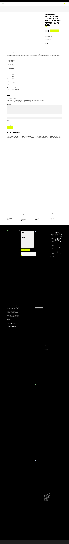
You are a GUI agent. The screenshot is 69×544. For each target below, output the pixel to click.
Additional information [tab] (20, 48)
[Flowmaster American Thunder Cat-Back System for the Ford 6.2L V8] (39, 268)
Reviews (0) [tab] (30, 48)
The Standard (49, 39)
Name (8, 115)
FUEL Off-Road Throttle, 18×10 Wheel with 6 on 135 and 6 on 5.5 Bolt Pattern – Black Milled (10, 215)
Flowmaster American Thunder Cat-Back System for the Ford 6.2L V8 (46, 267)
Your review (9, 104)
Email (8, 120)
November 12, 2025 (46, 350)
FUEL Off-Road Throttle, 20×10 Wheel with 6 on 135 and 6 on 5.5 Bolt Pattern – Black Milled (38, 215)
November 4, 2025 (46, 501)
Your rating (9, 103)
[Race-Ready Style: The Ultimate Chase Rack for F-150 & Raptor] (39, 421)
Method (49, 36)
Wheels (52, 36)
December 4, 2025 (45, 272)
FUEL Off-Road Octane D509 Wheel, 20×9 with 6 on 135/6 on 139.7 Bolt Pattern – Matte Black (24, 215)
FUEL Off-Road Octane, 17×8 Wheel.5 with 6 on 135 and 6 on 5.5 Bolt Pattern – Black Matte (53, 215)
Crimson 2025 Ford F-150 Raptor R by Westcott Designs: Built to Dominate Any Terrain (46, 344)
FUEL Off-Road (9, 218)
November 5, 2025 (46, 424)
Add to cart (54, 30)
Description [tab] (9, 48)
